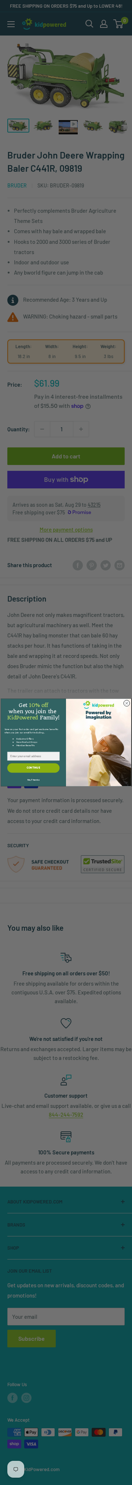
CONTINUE (33, 768)
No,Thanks (33, 780)
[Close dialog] (127, 703)
